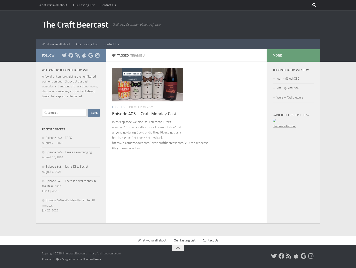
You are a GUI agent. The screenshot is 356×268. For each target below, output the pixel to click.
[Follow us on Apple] (84, 55)
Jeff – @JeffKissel (287, 88)
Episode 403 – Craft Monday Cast (144, 113)
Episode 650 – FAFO (59, 138)
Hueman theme (92, 259)
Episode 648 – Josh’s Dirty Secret (67, 166)
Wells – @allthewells (289, 97)
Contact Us (108, 5)
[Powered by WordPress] (57, 259)
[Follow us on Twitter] (64, 55)
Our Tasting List (84, 5)
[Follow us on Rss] (77, 55)
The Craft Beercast (75, 25)
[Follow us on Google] (90, 55)
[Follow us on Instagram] (97, 55)
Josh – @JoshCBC (287, 78)
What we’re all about (53, 5)
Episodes (118, 107)
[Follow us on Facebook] (70, 55)
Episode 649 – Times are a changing (69, 152)
